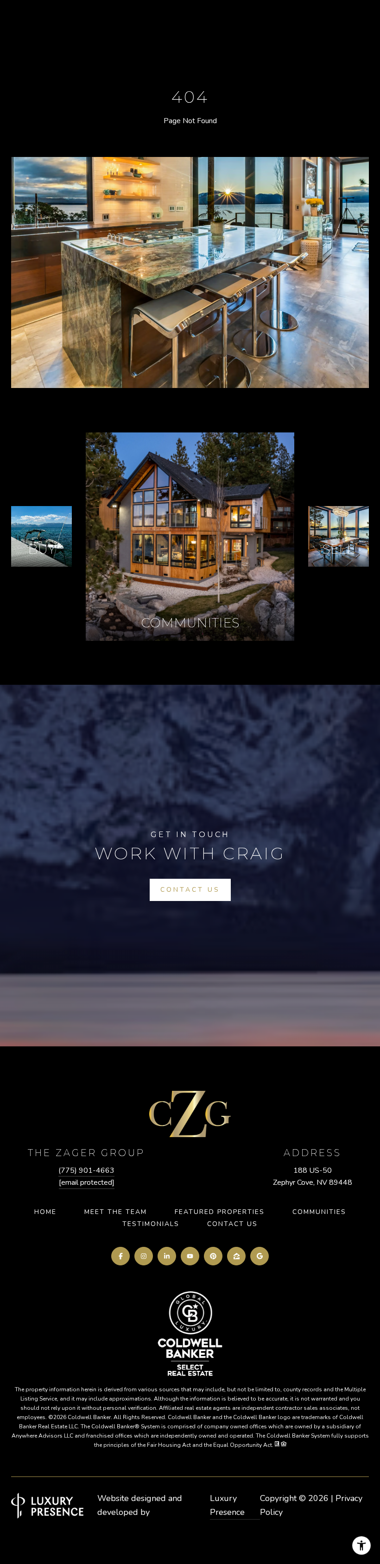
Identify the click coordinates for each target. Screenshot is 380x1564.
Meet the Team (115, 1211)
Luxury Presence (227, 1505)
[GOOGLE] (259, 1256)
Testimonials (150, 1224)
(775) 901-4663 (86, 1170)
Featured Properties (220, 1211)
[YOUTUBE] (190, 1256)
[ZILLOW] (236, 1256)
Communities (319, 1211)
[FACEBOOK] (120, 1256)
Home (45, 1211)
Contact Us (232, 1224)
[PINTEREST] (213, 1256)
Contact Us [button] (190, 889)
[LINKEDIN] (167, 1256)
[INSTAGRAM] (143, 1256)
